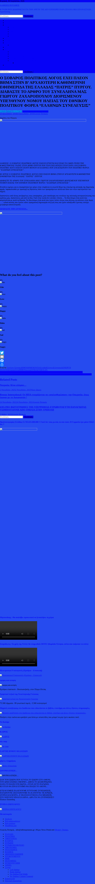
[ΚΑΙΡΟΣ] (4, 737)
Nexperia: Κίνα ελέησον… (13, 385)
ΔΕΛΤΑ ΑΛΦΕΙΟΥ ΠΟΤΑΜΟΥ (23, 61)
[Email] (47, 357)
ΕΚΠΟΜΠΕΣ (10, 861)
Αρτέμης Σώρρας (14, 368)
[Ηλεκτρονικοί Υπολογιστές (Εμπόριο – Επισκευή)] (21, 675)
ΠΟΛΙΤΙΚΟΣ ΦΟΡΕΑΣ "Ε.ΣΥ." (35, 111)
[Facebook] (47, 361)
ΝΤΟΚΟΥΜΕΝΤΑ (12, 856)
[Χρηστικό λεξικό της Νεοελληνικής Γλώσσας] (19, 699)
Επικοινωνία (10, 879)
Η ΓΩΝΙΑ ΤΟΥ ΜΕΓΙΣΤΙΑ (21, 56)
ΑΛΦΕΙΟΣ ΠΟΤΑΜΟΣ (9, 5)
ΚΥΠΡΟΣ (14, 29)
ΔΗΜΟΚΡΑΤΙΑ (16, 27)
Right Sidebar (15, 872)
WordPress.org (10, 826)
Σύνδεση (8, 819)
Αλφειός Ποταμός (41, 114)
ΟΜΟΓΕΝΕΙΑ (16, 32)
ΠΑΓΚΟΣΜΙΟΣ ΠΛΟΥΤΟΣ (21, 45)
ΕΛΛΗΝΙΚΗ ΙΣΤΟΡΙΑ (19, 52)
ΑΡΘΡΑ (3, 111)
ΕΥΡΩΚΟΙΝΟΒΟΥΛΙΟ (19, 36)
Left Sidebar (15, 870)
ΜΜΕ (9, 111)
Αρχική (8, 20)
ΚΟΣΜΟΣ (9, 25)
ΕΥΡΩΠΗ (14, 34)
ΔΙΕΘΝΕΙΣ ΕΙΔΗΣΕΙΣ (14, 40)
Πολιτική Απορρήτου (13, 881)
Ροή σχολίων (10, 823)
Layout (8, 867)
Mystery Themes (61, 830)
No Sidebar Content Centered (21, 876)
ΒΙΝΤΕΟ (8, 47)
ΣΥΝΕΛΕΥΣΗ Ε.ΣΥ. (39, 370)
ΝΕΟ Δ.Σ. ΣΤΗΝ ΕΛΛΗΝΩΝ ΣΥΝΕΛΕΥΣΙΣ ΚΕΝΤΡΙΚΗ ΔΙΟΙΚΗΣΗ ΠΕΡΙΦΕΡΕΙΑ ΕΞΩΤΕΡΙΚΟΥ (41, 372)
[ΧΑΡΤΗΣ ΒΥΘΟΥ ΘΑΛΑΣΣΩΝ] (14, 756)
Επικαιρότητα (14, 370)
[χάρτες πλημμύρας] (8, 766)
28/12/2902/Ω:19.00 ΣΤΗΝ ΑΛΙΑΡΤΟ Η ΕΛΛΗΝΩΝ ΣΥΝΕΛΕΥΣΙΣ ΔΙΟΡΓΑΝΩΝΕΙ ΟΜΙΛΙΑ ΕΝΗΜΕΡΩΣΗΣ (46, 374)
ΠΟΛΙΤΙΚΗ (10, 23)
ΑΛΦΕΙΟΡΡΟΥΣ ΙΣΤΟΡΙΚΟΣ (17, 49)
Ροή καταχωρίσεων (12, 821)
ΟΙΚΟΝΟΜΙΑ (11, 43)
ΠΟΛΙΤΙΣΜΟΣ (16, 54)
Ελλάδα (43, 368)
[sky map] (4, 746)
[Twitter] (47, 353)
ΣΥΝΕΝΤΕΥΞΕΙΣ (12, 863)
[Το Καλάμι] (5, 727)
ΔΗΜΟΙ (24, 368)
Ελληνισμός (58, 368)
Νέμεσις (27, 370)
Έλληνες (49, 368)
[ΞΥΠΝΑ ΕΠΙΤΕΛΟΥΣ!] (10, 809)
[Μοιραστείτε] (47, 365)
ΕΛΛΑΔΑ (9, 38)
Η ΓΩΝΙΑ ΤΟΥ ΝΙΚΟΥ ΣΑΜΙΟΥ (23, 58)
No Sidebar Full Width (19, 874)
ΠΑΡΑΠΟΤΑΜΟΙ (22, 63)
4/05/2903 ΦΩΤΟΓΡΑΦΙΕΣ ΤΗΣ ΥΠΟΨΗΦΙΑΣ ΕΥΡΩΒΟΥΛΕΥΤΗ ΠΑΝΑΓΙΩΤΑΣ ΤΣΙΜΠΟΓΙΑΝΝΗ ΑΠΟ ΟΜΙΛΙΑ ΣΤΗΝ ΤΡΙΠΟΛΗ (43, 408)
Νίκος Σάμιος (36, 390)
